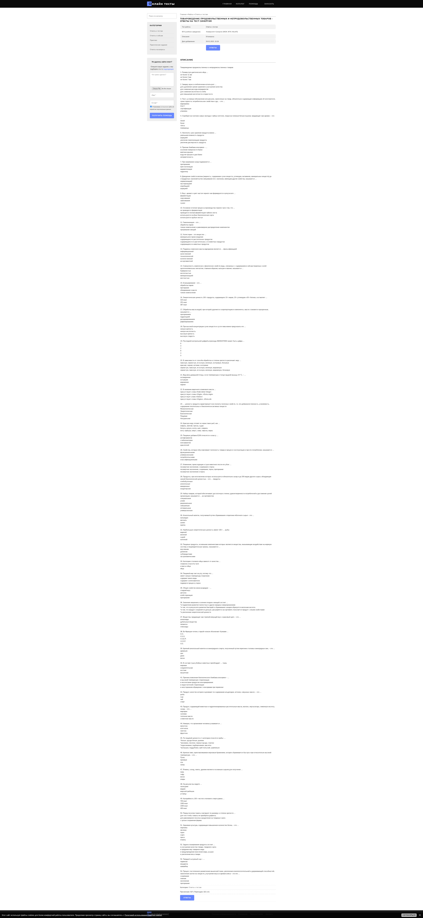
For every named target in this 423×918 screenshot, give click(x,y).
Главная (183, 14)
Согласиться (409, 915)
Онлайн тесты (162, 4)
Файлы (190, 14)
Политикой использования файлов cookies (143, 915)
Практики (153, 40)
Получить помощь (162, 115)
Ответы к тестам (201, 14)
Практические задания (158, 45)
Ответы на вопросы (157, 49)
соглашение (164, 107)
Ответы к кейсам (156, 36)
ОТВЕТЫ (213, 48)
